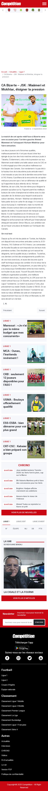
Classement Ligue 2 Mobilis (12, 706)
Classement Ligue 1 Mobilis (12, 701)
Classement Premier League (13, 710)
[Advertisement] (24, 40)
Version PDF (6, 769)
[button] (3, 10)
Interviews (5, 746)
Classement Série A (9, 729)
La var (4, 765)
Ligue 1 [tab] (6, 521)
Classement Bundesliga (11, 720)
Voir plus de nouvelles (24, 512)
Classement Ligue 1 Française (13, 725)
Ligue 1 (4, 675)
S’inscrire (39, 622)
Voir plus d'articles (24, 598)
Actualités (5, 741)
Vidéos (4, 755)
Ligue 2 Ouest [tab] (39, 521)
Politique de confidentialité (12, 774)
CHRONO (5, 750)
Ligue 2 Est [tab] (21, 521)
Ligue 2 (4, 680)
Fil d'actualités (7, 760)
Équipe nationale (8, 689)
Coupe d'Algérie (8, 685)
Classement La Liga (9, 715)
